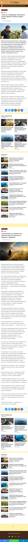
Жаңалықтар (4, 10)
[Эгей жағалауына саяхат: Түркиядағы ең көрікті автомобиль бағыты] (4, 184)
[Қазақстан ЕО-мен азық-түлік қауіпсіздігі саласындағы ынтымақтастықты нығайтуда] (4, 190)
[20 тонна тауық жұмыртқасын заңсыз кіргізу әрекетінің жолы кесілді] (4, 209)
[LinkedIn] (12, 110)
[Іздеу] (26, 2)
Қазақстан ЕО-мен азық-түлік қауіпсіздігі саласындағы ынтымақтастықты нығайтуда (16, 190)
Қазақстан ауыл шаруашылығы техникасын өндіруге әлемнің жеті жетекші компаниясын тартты (21, 145)
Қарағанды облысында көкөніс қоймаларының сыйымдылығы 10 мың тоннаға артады (17, 196)
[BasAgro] (14, 2)
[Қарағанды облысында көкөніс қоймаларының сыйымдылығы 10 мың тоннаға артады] (4, 196)
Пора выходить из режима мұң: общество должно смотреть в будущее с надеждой (16, 159)
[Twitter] (9, 110)
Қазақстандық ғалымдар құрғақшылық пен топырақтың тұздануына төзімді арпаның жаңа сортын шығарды (18, 203)
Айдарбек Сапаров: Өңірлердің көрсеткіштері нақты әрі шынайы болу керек (18, 166)
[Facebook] (6, 110)
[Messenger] (22, 110)
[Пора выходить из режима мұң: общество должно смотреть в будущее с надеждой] (7, 122)
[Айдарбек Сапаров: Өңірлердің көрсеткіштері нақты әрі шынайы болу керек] (21, 122)
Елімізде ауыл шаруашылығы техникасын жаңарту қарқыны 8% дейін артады (17, 215)
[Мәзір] (1, 2)
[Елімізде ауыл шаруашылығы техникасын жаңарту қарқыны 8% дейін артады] (4, 215)
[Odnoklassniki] (18, 110)
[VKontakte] (15, 110)
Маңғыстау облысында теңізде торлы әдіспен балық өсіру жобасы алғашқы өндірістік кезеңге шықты (7, 145)
